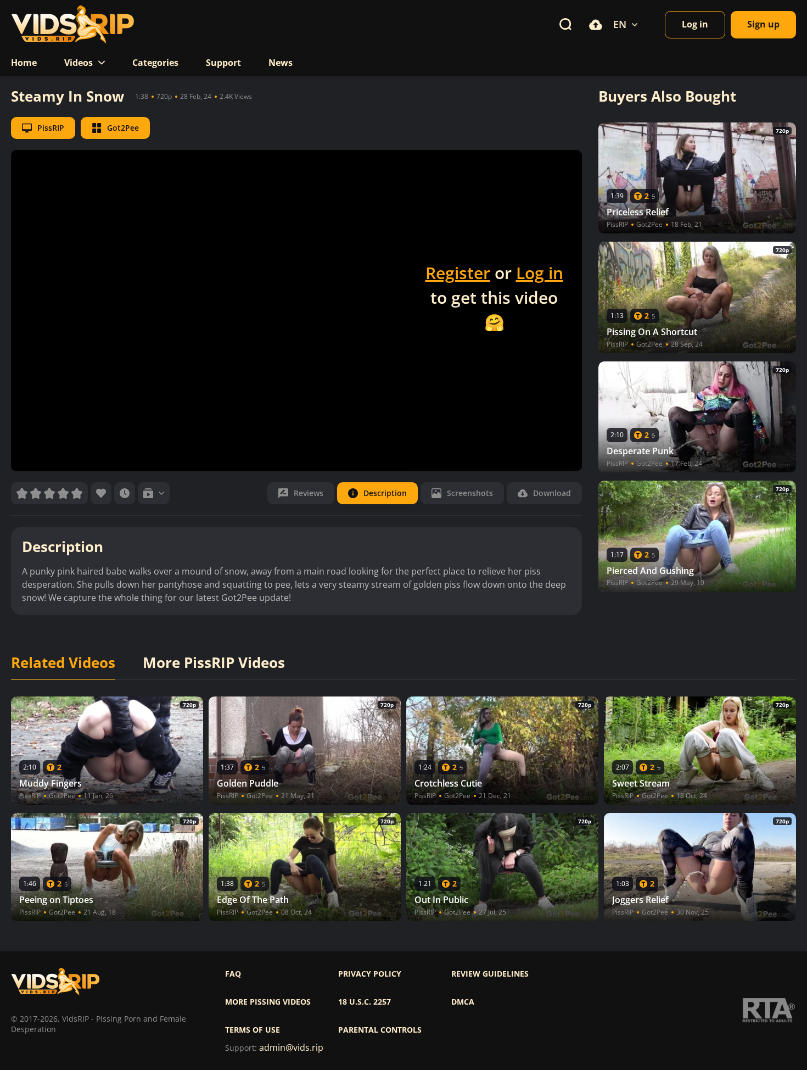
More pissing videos (268, 1002)
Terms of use (252, 1030)
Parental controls (380, 1030)
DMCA (462, 1002)
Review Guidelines (490, 974)
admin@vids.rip (291, 1048)
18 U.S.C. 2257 (364, 1002)
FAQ (233, 974)
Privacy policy (369, 974)
